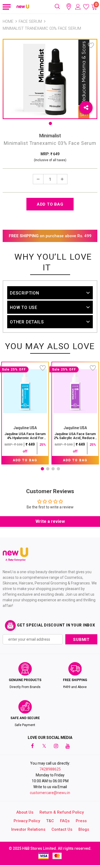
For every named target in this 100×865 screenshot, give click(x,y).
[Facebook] (33, 746)
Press (81, 820)
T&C (50, 820)
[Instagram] (56, 746)
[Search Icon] (57, 6)
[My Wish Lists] (86, 7)
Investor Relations (28, 829)
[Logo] (23, 6)
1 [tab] (50, 123)
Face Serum (30, 21)
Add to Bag (25, 460)
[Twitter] (44, 746)
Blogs (83, 829)
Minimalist (50, 135)
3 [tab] (53, 468)
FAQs (65, 820)
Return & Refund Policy (61, 812)
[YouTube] (68, 746)
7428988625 (50, 769)
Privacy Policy (27, 820)
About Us (24, 812)
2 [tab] (47, 468)
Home (8, 21)
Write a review (50, 521)
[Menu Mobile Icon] (6, 6)
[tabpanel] (25, 413)
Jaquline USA (25, 428)
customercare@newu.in (50, 793)
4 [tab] (58, 468)
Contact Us (61, 829)
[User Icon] (78, 7)
